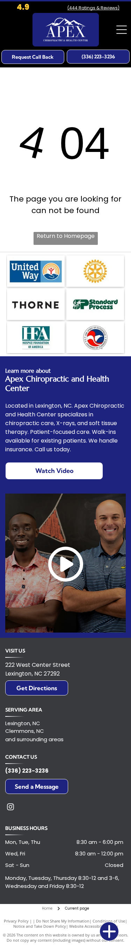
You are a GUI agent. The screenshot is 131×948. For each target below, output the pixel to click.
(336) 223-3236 (27, 770)
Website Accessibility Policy (93, 926)
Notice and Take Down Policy (39, 926)
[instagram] (10, 808)
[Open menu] (121, 29)
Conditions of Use (109, 921)
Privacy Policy (16, 921)
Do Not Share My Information (62, 921)
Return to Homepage (66, 236)
